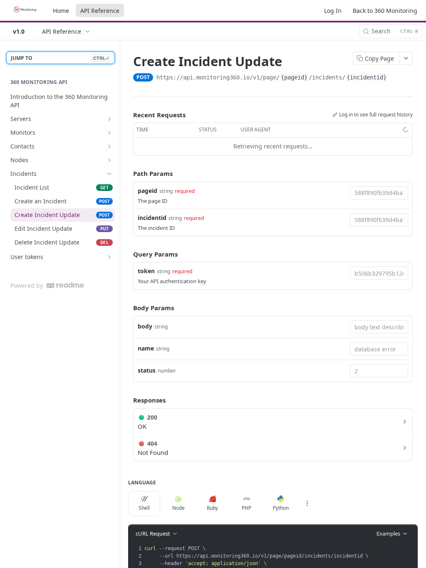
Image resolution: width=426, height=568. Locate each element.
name (146, 348)
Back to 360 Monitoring (385, 11)
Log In (333, 11)
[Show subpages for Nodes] (109, 160)
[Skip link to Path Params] (127, 173)
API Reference (99, 11)
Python (281, 507)
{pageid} (294, 77)
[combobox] (379, 193)
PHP (246, 507)
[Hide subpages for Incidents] (109, 173)
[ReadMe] (65, 285)
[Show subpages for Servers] (109, 119)
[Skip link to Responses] (127, 400)
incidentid (152, 218)
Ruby (212, 507)
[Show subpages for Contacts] (109, 146)
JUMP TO (60, 58)
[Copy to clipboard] (396, 78)
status (147, 370)
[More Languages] (307, 503)
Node (178, 507)
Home (61, 11)
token (146, 271)
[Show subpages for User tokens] (109, 257)
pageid (147, 191)
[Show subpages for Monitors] (109, 132)
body (145, 326)
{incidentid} (366, 77)
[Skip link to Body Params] (127, 307)
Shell (144, 507)
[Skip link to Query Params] (127, 254)
